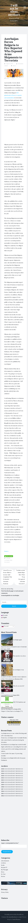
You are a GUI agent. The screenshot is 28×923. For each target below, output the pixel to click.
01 (5, 769)
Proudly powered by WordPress (14, 914)
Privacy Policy (5, 892)
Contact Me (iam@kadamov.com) (11, 917)
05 (11, 769)
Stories (3, 876)
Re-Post (3, 874)
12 (22, 771)
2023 (2, 775)
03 (8, 769)
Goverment (7, 562)
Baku (11, 560)
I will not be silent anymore (14, 10)
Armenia (8, 558)
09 (18, 771)
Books (2, 865)
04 (9, 769)
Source (6, 551)
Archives (3, 863)
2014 (2, 796)
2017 (2, 789)
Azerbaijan (6, 560)
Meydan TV (4, 867)
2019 (2, 784)
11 (20, 778)
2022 (2, 778)
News (14, 65)
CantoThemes (16, 919)
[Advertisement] (14, 133)
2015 (2, 793)
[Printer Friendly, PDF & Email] (8, 556)
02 (6, 769)
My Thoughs (4, 869)
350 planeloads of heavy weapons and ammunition (13, 95)
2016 (2, 791)
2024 (2, 773)
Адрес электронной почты (10, 843)
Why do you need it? (18, 686)
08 (16, 771)
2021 (2, 780)
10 (19, 771)
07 (14, 769)
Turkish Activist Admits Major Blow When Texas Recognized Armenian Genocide (20, 577)
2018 (2, 787)
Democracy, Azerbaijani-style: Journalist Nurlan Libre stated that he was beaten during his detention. (14, 740)
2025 (2, 771)
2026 (2, 769)
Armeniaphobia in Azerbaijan (10, 595)
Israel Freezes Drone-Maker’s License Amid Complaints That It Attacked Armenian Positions (7, 577)
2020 (2, 782)
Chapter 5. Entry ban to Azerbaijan (10, 711)
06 (13, 769)
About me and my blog (7, 588)
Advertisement (5, 861)
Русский (6, 626)
